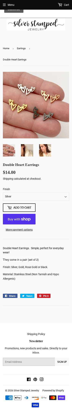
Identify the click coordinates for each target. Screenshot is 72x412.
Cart (66, 4)
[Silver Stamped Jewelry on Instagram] (42, 380)
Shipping (8, 178)
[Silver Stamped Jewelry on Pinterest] (35, 380)
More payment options (19, 229)
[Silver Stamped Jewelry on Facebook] (29, 380)
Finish (6, 189)
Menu (11, 4)
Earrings (21, 48)
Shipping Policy (36, 334)
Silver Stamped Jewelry (26, 390)
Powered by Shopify (53, 390)
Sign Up (62, 361)
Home (6, 48)
